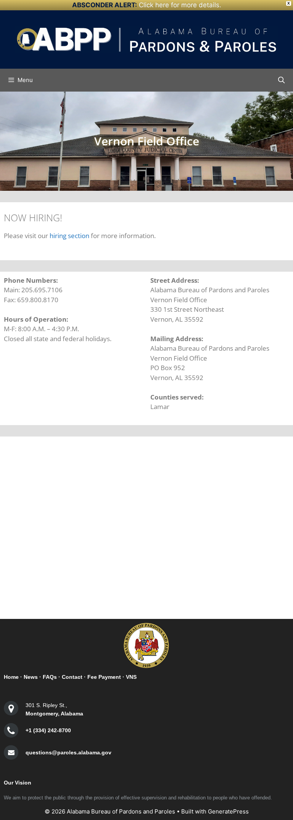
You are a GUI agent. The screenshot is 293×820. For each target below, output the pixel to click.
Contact (72, 677)
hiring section (69, 235)
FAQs (50, 677)
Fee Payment (104, 677)
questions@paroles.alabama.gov (68, 752)
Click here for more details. (180, 5)
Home (11, 677)
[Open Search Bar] (281, 80)
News (31, 677)
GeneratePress (228, 811)
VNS (131, 677)
